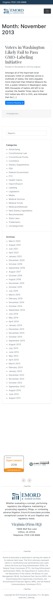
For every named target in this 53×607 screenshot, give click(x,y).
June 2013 (14, 352)
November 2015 (16, 283)
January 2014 (15, 325)
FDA (11, 168)
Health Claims (15, 180)
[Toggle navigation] (47, 11)
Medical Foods (16, 203)
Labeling (13, 187)
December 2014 (16, 302)
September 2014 (17, 310)
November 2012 (16, 379)
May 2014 (13, 317)
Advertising (14, 149)
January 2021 (15, 256)
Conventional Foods (18, 157)
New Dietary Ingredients (20, 210)
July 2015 (13, 291)
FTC (11, 176)
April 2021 (14, 252)
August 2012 (15, 390)
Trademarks (14, 222)
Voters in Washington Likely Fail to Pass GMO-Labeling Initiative (25, 54)
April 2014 (14, 321)
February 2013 (16, 367)
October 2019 (15, 264)
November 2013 (16, 333)
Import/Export (16, 184)
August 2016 (15, 279)
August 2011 (15, 398)
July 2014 (13, 313)
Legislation (14, 191)
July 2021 (13, 248)
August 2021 (15, 245)
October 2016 (15, 275)
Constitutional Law (18, 153)
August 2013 (15, 344)
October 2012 (15, 382)
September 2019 (17, 268)
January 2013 (15, 371)
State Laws (14, 218)
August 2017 (15, 271)
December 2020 (17, 260)
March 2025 (15, 241)
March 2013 (14, 363)
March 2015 (14, 294)
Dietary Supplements (19, 164)
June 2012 (14, 394)
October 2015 (15, 287)
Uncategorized (12, 113)
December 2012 (16, 375)
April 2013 (14, 359)
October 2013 (15, 336)
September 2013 (17, 340)
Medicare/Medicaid (18, 206)
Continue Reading (14, 103)
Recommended (16, 214)
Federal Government (18, 172)
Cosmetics (14, 161)
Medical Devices (17, 199)
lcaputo (37, 67)
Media (12, 195)
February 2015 (16, 298)
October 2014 (15, 306)
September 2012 (17, 386)
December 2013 (16, 329)
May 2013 (13, 356)
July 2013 (13, 348)
